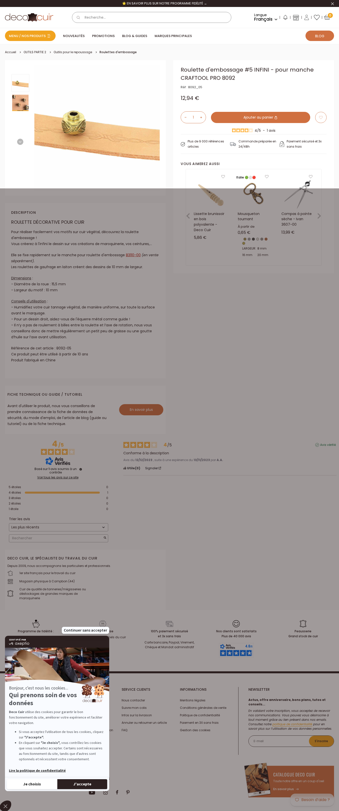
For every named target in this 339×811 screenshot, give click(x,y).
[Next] (20, 142)
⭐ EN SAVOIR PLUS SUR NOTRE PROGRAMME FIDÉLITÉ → (164, 3)
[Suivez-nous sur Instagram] (105, 792)
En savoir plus (141, 409)
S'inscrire (321, 741)
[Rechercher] (78, 17)
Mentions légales (192, 700)
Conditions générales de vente (203, 708)
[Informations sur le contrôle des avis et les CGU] (81, 469)
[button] (285, 18)
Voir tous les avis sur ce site (57, 477)
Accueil (10, 52)
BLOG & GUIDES (134, 36)
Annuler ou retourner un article (144, 723)
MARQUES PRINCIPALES (173, 36)
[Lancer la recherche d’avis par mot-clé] (105, 538)
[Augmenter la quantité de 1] (203, 117)
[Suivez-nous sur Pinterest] (128, 792)
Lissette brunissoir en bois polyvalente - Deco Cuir (209, 221)
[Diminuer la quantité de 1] (183, 117)
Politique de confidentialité (200, 715)
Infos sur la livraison (137, 715)
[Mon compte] (306, 17)
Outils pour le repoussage (73, 52)
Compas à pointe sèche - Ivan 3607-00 (296, 219)
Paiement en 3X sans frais (199, 723)
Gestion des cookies (195, 730)
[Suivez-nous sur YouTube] (92, 792)
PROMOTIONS (103, 36)
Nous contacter (133, 700)
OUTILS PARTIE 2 (35, 52)
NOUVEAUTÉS (74, 36)
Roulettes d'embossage (118, 52)
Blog (319, 36)
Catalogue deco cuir (294, 774)
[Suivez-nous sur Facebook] (117, 792)
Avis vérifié (328, 445)
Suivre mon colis (134, 708)
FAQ (124, 730)
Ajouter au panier (258, 117)
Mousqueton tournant (249, 216)
